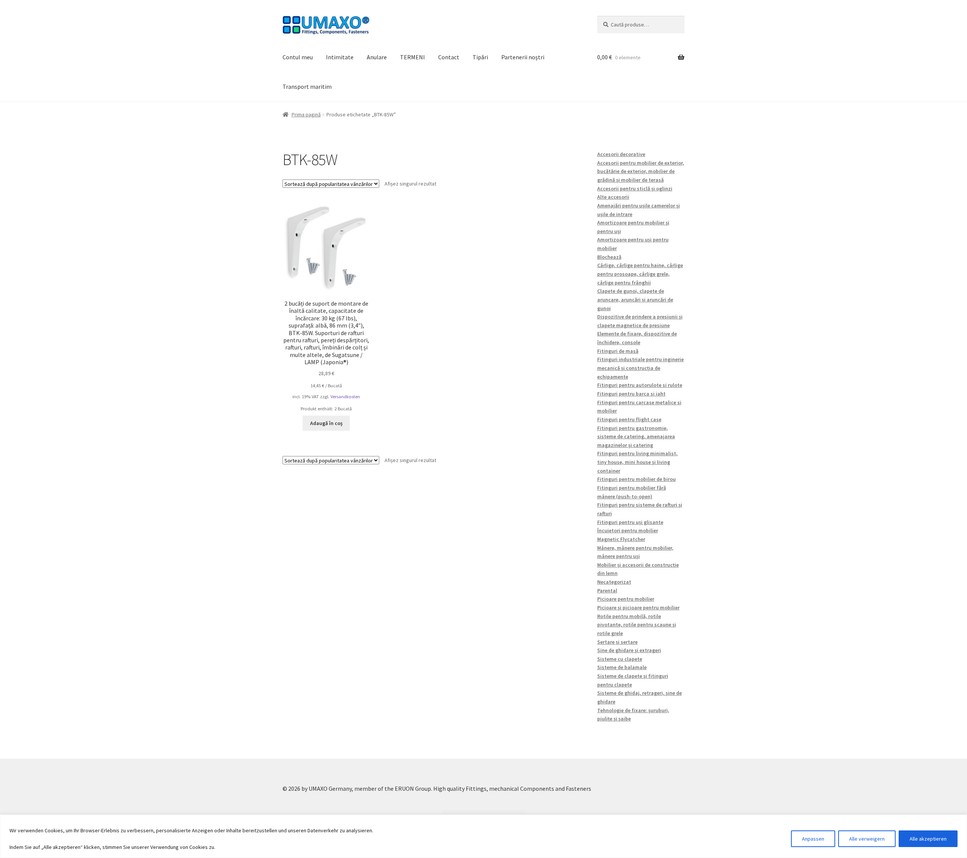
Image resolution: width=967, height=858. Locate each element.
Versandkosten (345, 396)
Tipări (480, 57)
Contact (448, 57)
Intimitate (340, 57)
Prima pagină (306, 114)
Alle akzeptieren (928, 838)
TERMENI (412, 57)
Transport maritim (307, 86)
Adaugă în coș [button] (326, 423)
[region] (483, 836)
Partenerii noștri (522, 57)
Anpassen (813, 838)
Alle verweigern (867, 838)
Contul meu (298, 57)
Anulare (377, 57)
